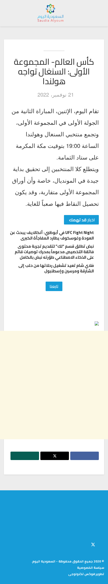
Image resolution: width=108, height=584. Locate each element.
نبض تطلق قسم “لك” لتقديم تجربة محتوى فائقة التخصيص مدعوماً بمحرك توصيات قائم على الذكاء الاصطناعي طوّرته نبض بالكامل (54, 251)
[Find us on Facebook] (102, 544)
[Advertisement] (54, 385)
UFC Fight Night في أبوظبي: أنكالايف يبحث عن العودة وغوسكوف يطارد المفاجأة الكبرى (52, 235)
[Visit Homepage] (50, 13)
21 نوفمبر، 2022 (55, 94)
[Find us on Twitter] (93, 544)
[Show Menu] (99, 13)
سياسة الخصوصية (90, 568)
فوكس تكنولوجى (81, 574)
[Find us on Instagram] (84, 544)
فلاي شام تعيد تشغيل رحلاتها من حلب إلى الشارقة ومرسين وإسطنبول (56, 268)
